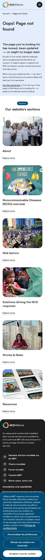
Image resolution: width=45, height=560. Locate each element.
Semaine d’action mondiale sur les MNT (24, 457)
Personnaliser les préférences (22, 534)
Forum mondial (16, 469)
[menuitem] (22, 457)
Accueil (6, 13)
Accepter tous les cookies (22, 553)
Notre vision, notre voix (20, 480)
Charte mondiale (17, 464)
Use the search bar (11, 85)
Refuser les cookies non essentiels (22, 544)
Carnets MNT (15, 475)
